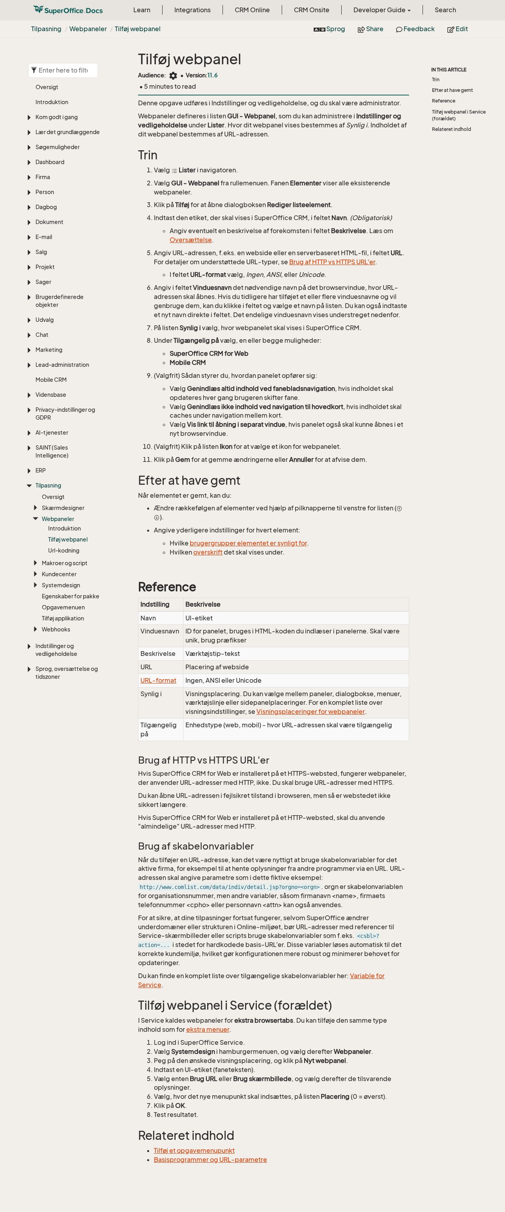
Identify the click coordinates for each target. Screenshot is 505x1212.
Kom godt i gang (57, 117)
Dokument (50, 221)
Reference (443, 101)
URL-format (158, 680)
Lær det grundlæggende (68, 132)
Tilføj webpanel (138, 29)
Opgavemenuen (63, 607)
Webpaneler (88, 29)
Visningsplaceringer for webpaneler (310, 711)
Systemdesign (61, 585)
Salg (41, 251)
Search (445, 10)
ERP (41, 470)
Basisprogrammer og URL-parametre (210, 1159)
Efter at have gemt (452, 90)
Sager (43, 281)
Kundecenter (59, 574)
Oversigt (47, 87)
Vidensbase (51, 394)
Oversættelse (191, 240)
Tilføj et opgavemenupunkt (194, 1150)
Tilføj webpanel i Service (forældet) (459, 115)
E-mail (44, 236)
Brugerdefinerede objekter (60, 300)
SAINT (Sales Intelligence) (52, 451)
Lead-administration (62, 364)
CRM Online (252, 10)
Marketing (49, 349)
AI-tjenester (52, 432)
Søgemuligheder (58, 147)
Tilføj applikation (63, 618)
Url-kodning (63, 550)
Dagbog (46, 207)
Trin (436, 79)
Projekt (45, 266)
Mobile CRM (51, 379)
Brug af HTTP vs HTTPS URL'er (332, 262)
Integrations (192, 10)
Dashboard (50, 162)
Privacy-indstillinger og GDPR (65, 413)
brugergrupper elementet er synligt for (248, 543)
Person (45, 192)
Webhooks (56, 629)
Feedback (418, 29)
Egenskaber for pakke (70, 596)
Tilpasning (46, 29)
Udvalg (45, 319)
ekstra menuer (207, 1029)
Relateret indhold (451, 129)
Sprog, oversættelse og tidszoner (67, 672)
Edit (461, 29)
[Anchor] (133, 155)
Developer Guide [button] (380, 10)
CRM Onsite (311, 10)
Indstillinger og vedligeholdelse (56, 649)
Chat (42, 334)
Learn (141, 10)
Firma (43, 177)
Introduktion (52, 102)
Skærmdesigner (63, 507)
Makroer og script (65, 563)
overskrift (208, 552)
